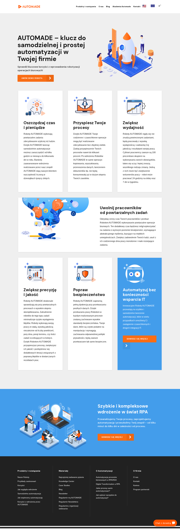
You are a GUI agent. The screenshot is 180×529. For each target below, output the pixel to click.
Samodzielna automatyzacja (29, 493)
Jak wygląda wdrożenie (27, 489)
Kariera (136, 485)
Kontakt (136, 481)
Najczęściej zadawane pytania (71, 477)
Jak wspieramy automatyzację (30, 498)
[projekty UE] (153, 6)
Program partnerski (141, 489)
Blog (60, 489)
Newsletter (63, 493)
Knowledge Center (66, 481)
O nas (135, 477)
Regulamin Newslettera (68, 502)
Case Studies (64, 485)
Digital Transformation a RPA (108, 484)
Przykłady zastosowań (27, 481)
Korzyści (21, 485)
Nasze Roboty (23, 477)
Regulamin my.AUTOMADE (70, 498)
